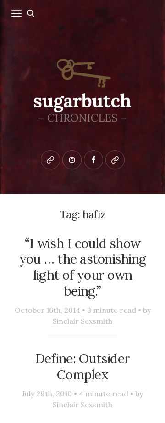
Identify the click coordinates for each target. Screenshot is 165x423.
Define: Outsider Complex (82, 366)
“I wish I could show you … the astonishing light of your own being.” (82, 267)
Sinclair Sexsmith (82, 321)
